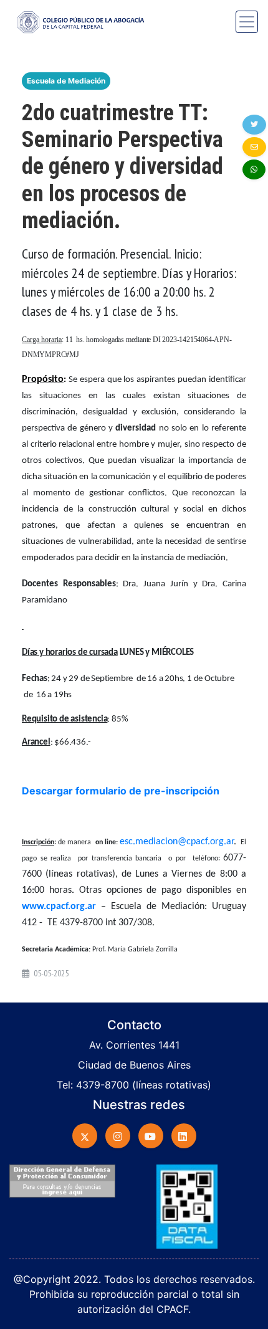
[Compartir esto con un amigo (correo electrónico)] (254, 147)
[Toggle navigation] (247, 22)
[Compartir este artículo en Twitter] (254, 125)
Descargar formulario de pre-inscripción (120, 790)
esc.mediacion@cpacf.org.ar (177, 842)
